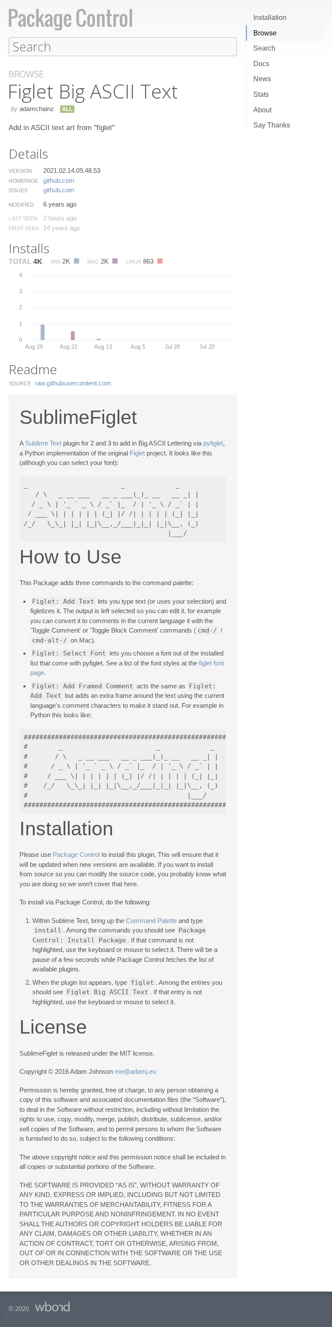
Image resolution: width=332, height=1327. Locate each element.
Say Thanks (271, 125)
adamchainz (36, 108)
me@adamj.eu (135, 1071)
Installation (270, 17)
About (262, 110)
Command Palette (151, 920)
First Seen (24, 229)
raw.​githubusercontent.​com (73, 383)
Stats (261, 94)
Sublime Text (43, 443)
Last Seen (23, 219)
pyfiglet (213, 443)
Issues (18, 191)
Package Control (76, 854)
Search (264, 48)
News (262, 79)
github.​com (58, 180)
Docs (261, 63)
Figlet (137, 453)
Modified (21, 205)
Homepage (23, 181)
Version (20, 171)
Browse (265, 33)
